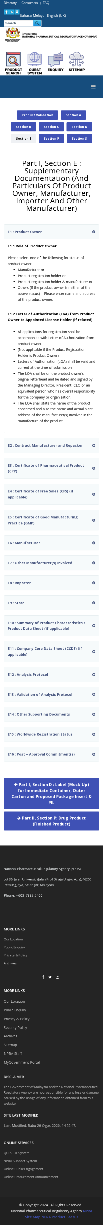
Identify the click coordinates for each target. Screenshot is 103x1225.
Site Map (32, 1217)
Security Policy (15, 1027)
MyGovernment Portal (22, 1062)
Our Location (13, 939)
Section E (23, 138)
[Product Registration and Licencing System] (35, 63)
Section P (51, 138)
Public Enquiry (14, 947)
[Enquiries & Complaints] (56, 63)
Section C (51, 127)
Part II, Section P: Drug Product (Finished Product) (53, 821)
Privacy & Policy (15, 955)
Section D (79, 127)
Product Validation (37, 115)
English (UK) (56, 15)
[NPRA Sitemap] (77, 63)
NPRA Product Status (60, 1217)
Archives (10, 963)
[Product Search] (14, 63)
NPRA (87, 1211)
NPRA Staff (13, 1053)
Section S (79, 138)
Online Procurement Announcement (31, 1177)
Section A (73, 115)
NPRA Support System (20, 1161)
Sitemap (10, 1044)
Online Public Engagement (23, 1169)
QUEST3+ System (17, 1153)
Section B (23, 127)
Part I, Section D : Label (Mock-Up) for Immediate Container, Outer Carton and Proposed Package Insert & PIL (52, 793)
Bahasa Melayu (32, 15)
